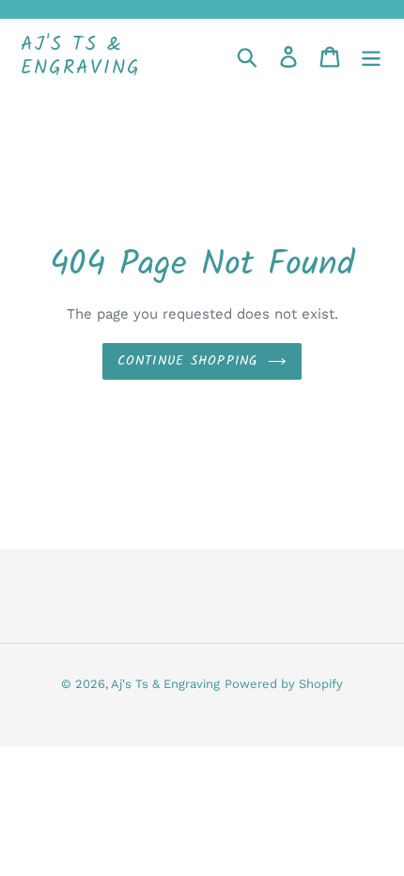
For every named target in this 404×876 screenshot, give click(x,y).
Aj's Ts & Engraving (81, 56)
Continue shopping (187, 361)
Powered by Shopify (284, 684)
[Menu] (371, 57)
